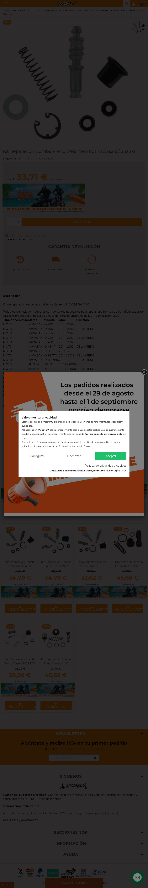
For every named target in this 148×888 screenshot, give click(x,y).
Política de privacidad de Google (74, 446)
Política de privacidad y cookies (105, 465)
